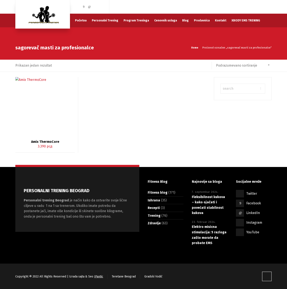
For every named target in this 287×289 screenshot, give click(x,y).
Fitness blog (157, 192)
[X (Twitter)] (78, 7)
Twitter (251, 194)
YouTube (252, 232)
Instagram (254, 223)
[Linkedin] (89, 7)
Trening (154, 216)
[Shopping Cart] (269, 6)
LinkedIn (253, 213)
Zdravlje (154, 223)
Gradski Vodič (153, 276)
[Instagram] (95, 7)
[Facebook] (84, 7)
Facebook (253, 203)
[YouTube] (101, 7)
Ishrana (154, 200)
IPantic (98, 276)
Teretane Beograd (124, 276)
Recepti (154, 208)
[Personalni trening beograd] (43, 14)
